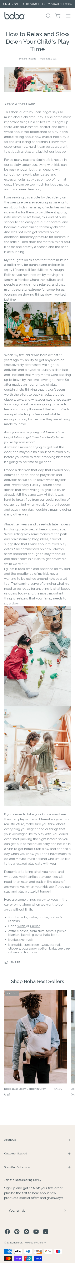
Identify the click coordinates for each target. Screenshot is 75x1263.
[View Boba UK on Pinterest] (17, 1231)
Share (15, 962)
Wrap (21, 926)
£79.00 (58, 1088)
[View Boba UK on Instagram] (26, 1231)
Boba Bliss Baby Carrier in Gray (25, 1088)
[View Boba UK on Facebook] (7, 1231)
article (35, 197)
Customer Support (15, 1153)
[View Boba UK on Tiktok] (45, 1231)
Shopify (41, 1242)
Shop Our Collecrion (17, 1167)
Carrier (35, 926)
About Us (10, 1139)
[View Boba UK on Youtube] (36, 1231)
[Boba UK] (14, 15)
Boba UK (18, 1242)
